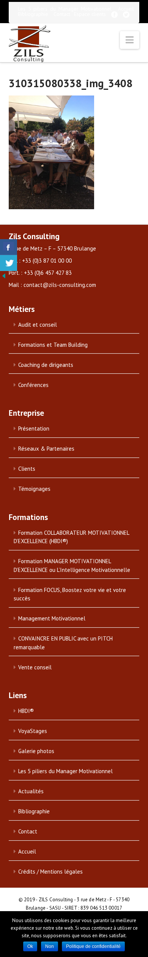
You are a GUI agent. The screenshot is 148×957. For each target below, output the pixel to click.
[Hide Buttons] (4, 275)
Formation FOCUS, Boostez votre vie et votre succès (70, 594)
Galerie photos (36, 751)
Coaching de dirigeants (45, 364)
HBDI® (26, 710)
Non (49, 946)
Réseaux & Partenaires (46, 448)
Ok (30, 946)
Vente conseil (35, 667)
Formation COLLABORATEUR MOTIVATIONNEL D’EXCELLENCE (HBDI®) (71, 537)
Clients (26, 468)
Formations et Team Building (53, 344)
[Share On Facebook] (8, 247)
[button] (129, 40)
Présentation (33, 428)
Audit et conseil (37, 324)
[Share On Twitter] (8, 263)
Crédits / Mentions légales (50, 871)
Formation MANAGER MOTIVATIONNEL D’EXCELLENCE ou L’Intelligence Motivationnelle (72, 565)
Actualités (31, 791)
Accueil (126, 8)
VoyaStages (32, 731)
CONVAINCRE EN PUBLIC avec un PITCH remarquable (63, 643)
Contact (62, 14)
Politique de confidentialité (93, 946)
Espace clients (90, 14)
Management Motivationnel (51, 618)
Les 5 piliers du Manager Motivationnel (65, 8)
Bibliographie (33, 14)
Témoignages (34, 488)
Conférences (33, 384)
